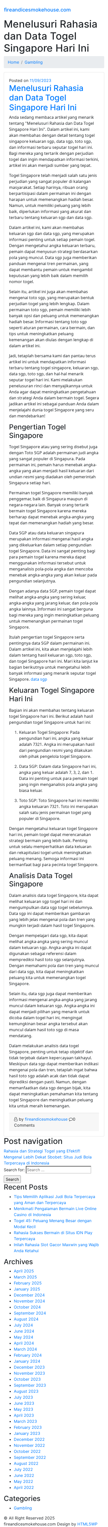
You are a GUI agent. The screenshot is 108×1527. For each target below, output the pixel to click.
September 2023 (30, 1385)
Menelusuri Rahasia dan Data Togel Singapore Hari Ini (46, 97)
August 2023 (26, 1391)
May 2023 (23, 1409)
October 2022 (27, 1451)
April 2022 (24, 1487)
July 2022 (23, 1469)
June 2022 (24, 1475)
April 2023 (24, 1415)
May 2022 (23, 1481)
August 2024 (26, 1319)
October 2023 (27, 1379)
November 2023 (29, 1373)
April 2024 (24, 1343)
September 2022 (30, 1457)
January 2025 (27, 1288)
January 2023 (27, 1433)
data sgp (39, 679)
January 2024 (27, 1361)
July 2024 (23, 1325)
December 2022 (29, 1439)
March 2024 (25, 1349)
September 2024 (30, 1313)
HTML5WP (87, 1523)
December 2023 (29, 1367)
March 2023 (25, 1421)
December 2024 (29, 1295)
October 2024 (27, 1307)
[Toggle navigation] (100, 9)
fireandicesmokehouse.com (37, 10)
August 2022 (26, 1463)
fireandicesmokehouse (46, 1119)
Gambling (23, 1507)
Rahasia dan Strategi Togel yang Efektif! (42, 1150)
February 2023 (28, 1427)
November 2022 (29, 1445)
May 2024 (23, 1337)
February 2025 (28, 1282)
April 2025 (24, 1270)
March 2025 (25, 1276)
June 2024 (24, 1331)
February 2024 (28, 1355)
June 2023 (24, 1403)
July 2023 (23, 1397)
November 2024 (29, 1301)
